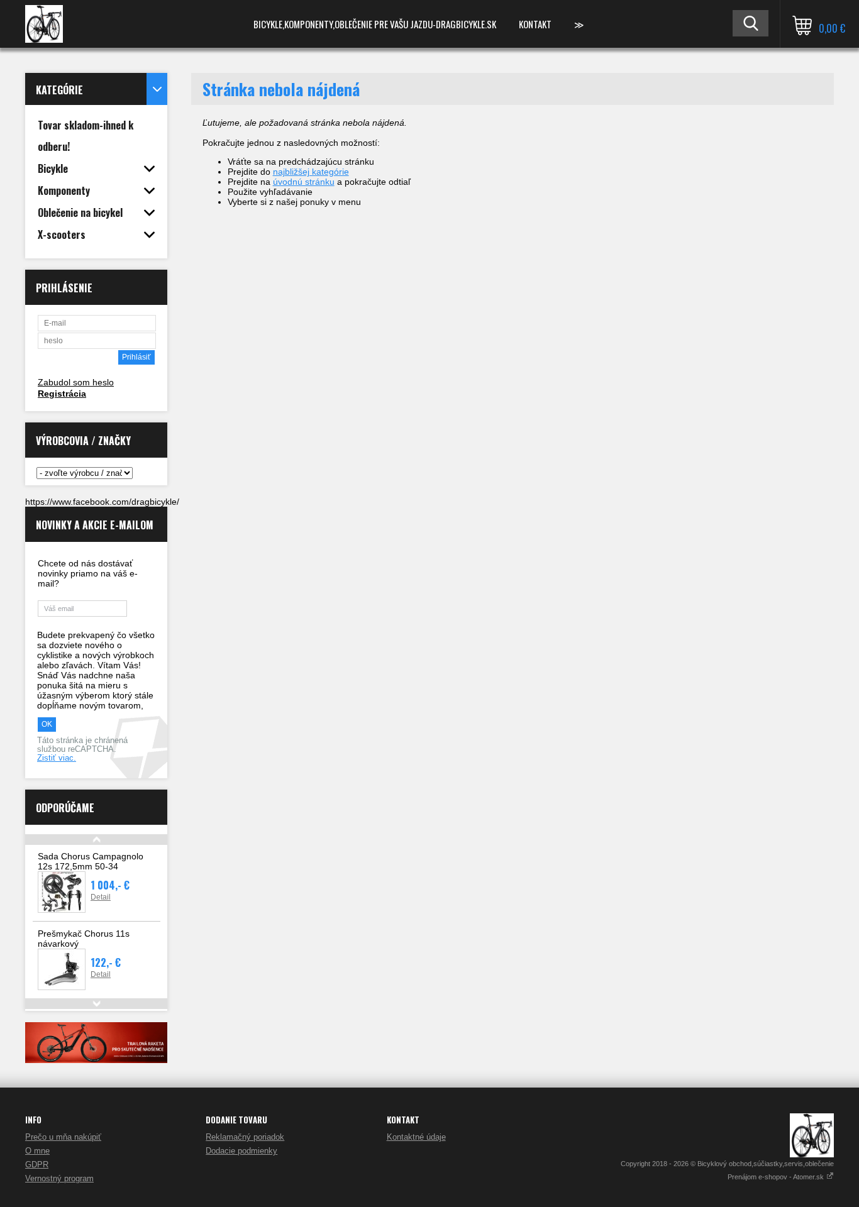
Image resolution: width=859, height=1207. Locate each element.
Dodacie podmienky (241, 1150)
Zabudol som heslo (76, 382)
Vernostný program (59, 1178)
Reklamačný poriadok (245, 1137)
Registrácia (62, 394)
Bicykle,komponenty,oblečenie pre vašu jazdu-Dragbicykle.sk (374, 24)
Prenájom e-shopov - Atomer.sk (777, 1177)
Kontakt (535, 24)
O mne (37, 1150)
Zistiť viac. (56, 758)
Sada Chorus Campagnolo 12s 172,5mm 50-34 (90, 861)
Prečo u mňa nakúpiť (63, 1137)
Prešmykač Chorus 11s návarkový (84, 939)
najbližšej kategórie (311, 172)
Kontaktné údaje (416, 1137)
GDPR (36, 1164)
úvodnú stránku (304, 182)
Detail (101, 897)
